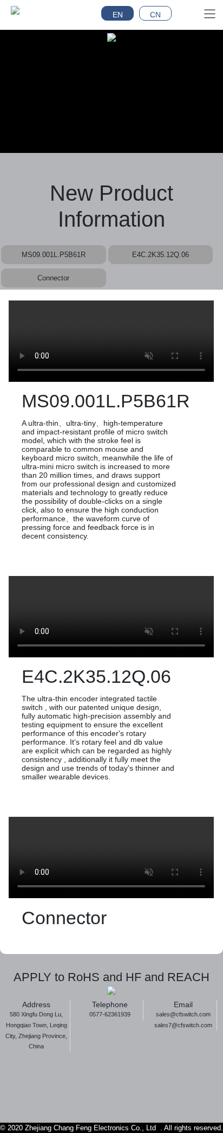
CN (155, 14)
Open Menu (209, 13)
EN (118, 14)
